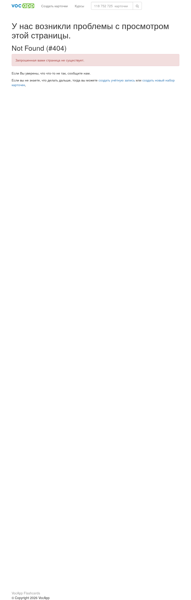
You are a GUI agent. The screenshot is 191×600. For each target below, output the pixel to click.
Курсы (79, 5)
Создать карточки (54, 5)
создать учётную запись (117, 80)
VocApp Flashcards (26, 593)
